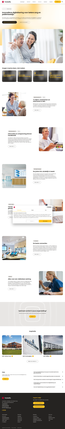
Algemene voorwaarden (6, 427)
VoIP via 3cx (4, 416)
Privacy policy (13, 427)
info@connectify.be (5, 405)
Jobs (49, 420)
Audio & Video (4, 420)
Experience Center (52, 417)
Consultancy (35, 416)
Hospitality (19, 416)
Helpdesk (51, 1)
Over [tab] (46, 210)
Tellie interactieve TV (5, 419)
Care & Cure (20, 417)
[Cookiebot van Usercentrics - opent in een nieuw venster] (47, 207)
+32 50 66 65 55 (4, 403)
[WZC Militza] (53, 345)
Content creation (36, 417)
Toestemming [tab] (19, 210)
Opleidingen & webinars (37, 419)
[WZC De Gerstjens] (32, 345)
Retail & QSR (20, 420)
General (19, 421)
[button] (22, 2)
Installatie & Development (37, 420)
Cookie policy (19, 427)
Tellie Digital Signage (5, 417)
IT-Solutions (4, 421)
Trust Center (51, 419)
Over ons (50, 416)
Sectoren (4, 8)
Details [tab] (32, 210)
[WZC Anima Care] (12, 345)
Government (20, 419)
